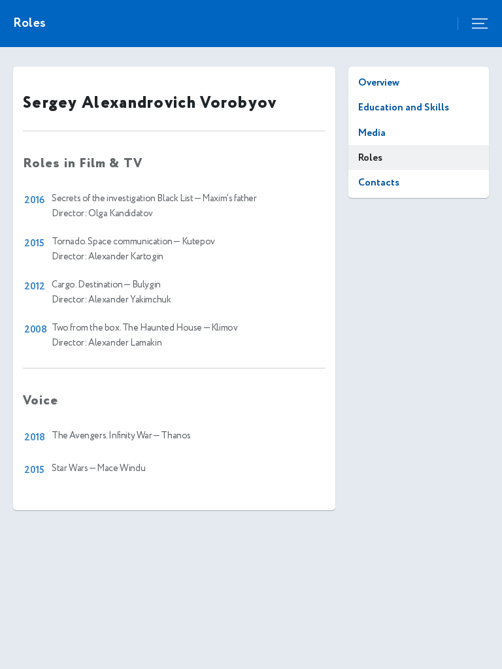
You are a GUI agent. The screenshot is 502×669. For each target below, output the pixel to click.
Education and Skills (403, 107)
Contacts (378, 182)
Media (372, 133)
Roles (370, 158)
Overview (378, 83)
